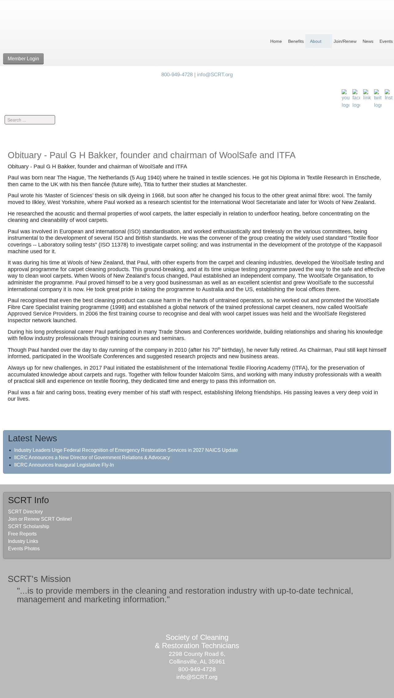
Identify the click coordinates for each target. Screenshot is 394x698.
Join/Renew (345, 41)
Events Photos (24, 548)
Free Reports (22, 533)
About (315, 41)
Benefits (296, 41)
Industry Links (23, 541)
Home (276, 41)
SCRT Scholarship (28, 526)
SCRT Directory (25, 511)
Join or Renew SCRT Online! (40, 519)
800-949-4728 (177, 74)
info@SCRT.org (215, 74)
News (368, 41)
